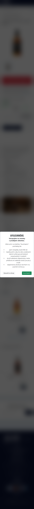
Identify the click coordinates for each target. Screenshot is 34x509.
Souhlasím (26, 273)
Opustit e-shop (9, 273)
